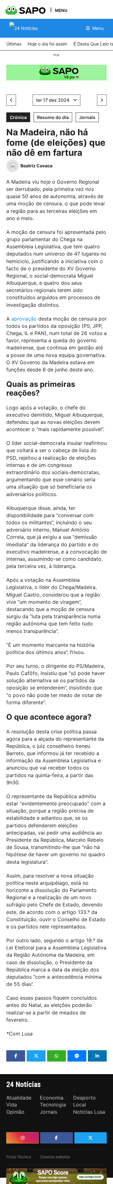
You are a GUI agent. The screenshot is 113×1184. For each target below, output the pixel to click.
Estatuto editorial (55, 1156)
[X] (90, 1137)
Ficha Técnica (18, 1156)
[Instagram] (22, 1137)
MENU (61, 10)
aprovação (24, 319)
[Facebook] (56, 1137)
